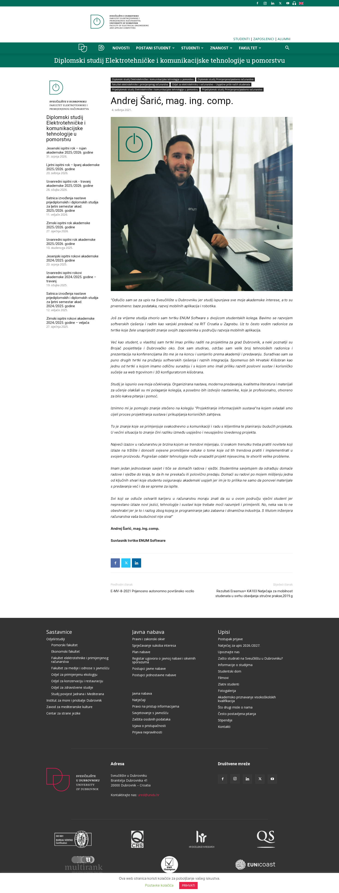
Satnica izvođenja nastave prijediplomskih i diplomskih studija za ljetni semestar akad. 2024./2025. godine (72, 300)
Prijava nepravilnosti (147, 732)
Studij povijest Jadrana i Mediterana (77, 694)
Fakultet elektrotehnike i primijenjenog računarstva (140, 84)
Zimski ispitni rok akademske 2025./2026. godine (68, 225)
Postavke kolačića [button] (159, 885)
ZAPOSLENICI (263, 39)
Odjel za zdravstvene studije (72, 687)
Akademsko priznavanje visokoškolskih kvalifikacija (247, 699)
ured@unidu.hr (148, 795)
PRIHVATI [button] (188, 885)
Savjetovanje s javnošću (150, 713)
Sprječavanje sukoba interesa (154, 645)
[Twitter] (280, 3)
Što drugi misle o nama (235, 707)
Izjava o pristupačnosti (149, 725)
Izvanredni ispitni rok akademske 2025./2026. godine (70, 242)
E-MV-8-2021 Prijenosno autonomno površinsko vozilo (152, 591)
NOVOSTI (121, 48)
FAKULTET (248, 48)
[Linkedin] (272, 3)
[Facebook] (257, 3)
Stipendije (225, 720)
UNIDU (84, 48)
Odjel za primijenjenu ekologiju (74, 674)
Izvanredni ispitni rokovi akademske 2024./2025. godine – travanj (71, 277)
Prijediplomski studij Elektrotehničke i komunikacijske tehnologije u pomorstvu (155, 89)
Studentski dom (229, 671)
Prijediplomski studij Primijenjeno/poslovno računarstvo (232, 89)
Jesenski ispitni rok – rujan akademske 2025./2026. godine (69, 150)
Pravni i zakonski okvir (148, 639)
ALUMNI (284, 39)
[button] (287, 48)
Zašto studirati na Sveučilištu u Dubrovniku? (250, 658)
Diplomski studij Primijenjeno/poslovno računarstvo (225, 79)
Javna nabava (148, 631)
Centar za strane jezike (63, 713)
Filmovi (223, 678)
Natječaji (139, 700)
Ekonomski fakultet (65, 651)
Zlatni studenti (228, 684)
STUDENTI (241, 39)
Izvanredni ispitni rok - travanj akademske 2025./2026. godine (69, 183)
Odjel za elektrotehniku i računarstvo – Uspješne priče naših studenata (211, 84)
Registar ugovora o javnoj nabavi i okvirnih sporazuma (164, 660)
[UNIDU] (169, 22)
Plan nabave (141, 652)
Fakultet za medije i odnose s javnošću (80, 668)
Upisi (224, 631)
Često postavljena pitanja (237, 713)
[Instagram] (265, 3)
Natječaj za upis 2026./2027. (239, 645)
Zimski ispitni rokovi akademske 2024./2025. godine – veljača (70, 320)
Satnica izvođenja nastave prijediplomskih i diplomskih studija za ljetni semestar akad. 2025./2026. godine (72, 204)
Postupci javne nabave (149, 668)
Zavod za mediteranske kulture (69, 707)
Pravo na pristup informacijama (155, 706)
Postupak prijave (230, 639)
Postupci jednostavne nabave (154, 675)
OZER (101, 48)
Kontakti (224, 726)
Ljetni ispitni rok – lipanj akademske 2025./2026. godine (73, 167)
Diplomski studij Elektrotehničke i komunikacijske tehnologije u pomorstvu (169, 60)
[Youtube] (287, 3)
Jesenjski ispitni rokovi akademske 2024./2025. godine (72, 258)
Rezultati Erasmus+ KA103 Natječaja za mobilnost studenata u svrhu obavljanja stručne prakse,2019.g (254, 593)
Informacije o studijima (235, 665)
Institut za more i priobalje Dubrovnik (74, 700)
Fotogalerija (227, 690)
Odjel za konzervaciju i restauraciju (77, 681)
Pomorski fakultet (64, 645)
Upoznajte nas (229, 652)
